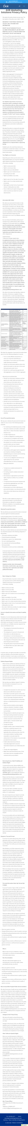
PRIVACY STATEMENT (17, 1122)
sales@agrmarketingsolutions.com (13, 1118)
